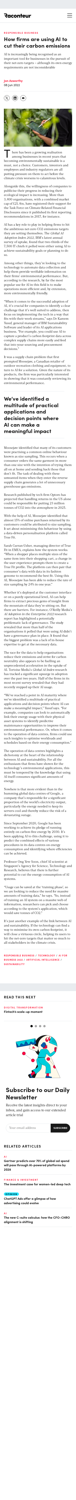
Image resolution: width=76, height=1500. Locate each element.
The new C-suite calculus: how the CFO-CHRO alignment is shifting (37, 1219)
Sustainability (14, 964)
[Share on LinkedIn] (15, 98)
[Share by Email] (23, 98)
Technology (46, 955)
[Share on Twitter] (7, 98)
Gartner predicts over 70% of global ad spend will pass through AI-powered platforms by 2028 (36, 1165)
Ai (5, 1156)
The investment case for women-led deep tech (37, 1184)
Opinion (11, 1194)
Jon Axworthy (13, 80)
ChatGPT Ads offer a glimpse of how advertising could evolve (30, 1200)
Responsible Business (21, 32)
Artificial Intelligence (43, 959)
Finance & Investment (21, 1179)
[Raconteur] (17, 15)
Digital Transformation (23, 1007)
